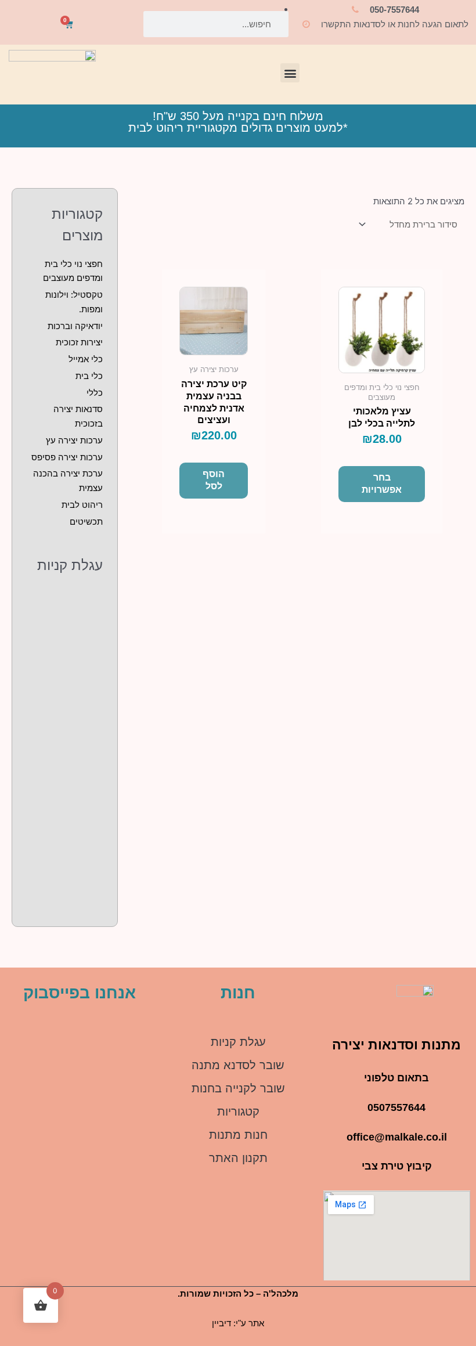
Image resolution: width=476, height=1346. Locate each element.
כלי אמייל (85, 359)
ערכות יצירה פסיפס (67, 457)
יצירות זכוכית (79, 342)
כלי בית (89, 375)
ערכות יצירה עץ (74, 440)
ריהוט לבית (82, 504)
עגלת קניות (238, 1041)
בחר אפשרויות (382, 483)
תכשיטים (86, 521)
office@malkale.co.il (397, 1137)
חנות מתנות (238, 1134)
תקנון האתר (238, 1158)
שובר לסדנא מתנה (238, 1065)
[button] (290, 72)
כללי (94, 392)
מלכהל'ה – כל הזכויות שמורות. (238, 1293)
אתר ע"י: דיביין (238, 1323)
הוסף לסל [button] (214, 480)
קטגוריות (238, 1111)
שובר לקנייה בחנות (238, 1088)
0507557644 (396, 1107)
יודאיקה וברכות (75, 325)
